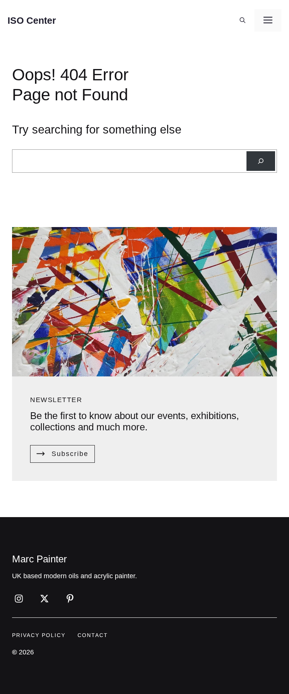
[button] (242, 20)
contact (93, 635)
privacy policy (38, 635)
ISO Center (32, 20)
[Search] (260, 161)
